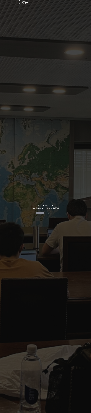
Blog (50, 2)
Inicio (36, 2)
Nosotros (40, 2)
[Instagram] (72, 2)
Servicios (45, 2)
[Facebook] (70, 2)
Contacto (54, 2)
